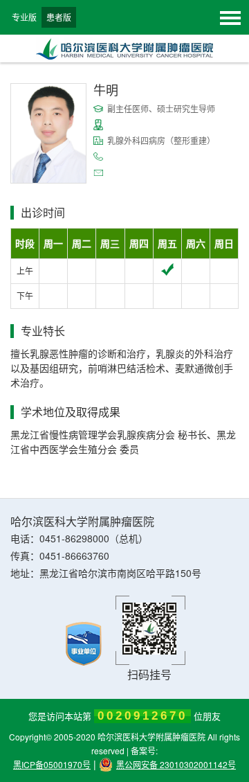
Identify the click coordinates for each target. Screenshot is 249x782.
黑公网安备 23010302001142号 (176, 764)
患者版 (58, 17)
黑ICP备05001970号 (52, 764)
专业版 (24, 17)
